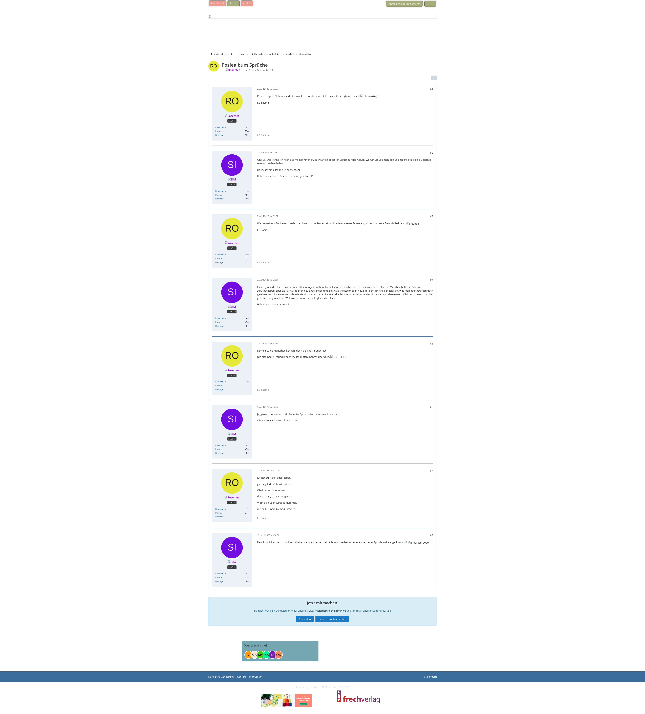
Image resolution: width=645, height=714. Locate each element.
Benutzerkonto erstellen (332, 619)
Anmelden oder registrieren (404, 3)
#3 (431, 216)
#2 (431, 152)
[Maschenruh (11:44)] (260, 655)
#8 (431, 535)
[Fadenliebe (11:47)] (248, 655)
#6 (431, 407)
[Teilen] (434, 78)
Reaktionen (220, 127)
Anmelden (305, 619)
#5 (431, 343)
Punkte (218, 131)
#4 (431, 280)
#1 (431, 89)
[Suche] (430, 4)
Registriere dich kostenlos (330, 610)
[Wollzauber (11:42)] (279, 655)
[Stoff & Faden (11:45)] (273, 655)
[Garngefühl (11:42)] (254, 655)
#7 (431, 470)
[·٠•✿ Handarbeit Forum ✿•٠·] (322, 29)
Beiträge (219, 135)
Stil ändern (430, 676)
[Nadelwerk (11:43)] (267, 655)
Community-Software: (322, 687)
